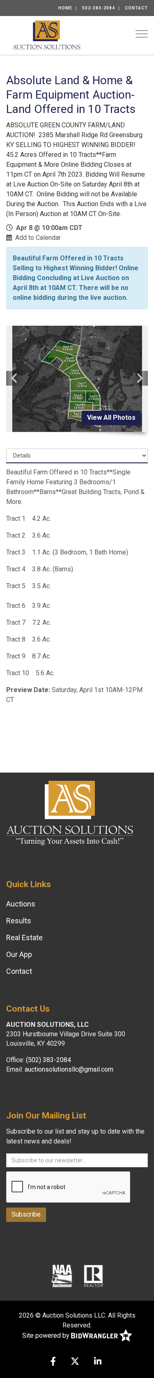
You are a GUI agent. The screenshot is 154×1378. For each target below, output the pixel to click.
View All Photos (111, 417)
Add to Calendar (38, 238)
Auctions (20, 903)
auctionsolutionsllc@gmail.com (69, 1069)
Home (65, 8)
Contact (136, 8)
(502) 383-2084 (48, 1060)
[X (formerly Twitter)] (75, 1362)
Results (18, 920)
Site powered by (46, 1335)
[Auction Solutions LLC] (46, 34)
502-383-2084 (98, 8)
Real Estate (24, 937)
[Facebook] (53, 1362)
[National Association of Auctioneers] (62, 1275)
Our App (19, 954)
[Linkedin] (98, 1362)
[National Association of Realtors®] (93, 1275)
